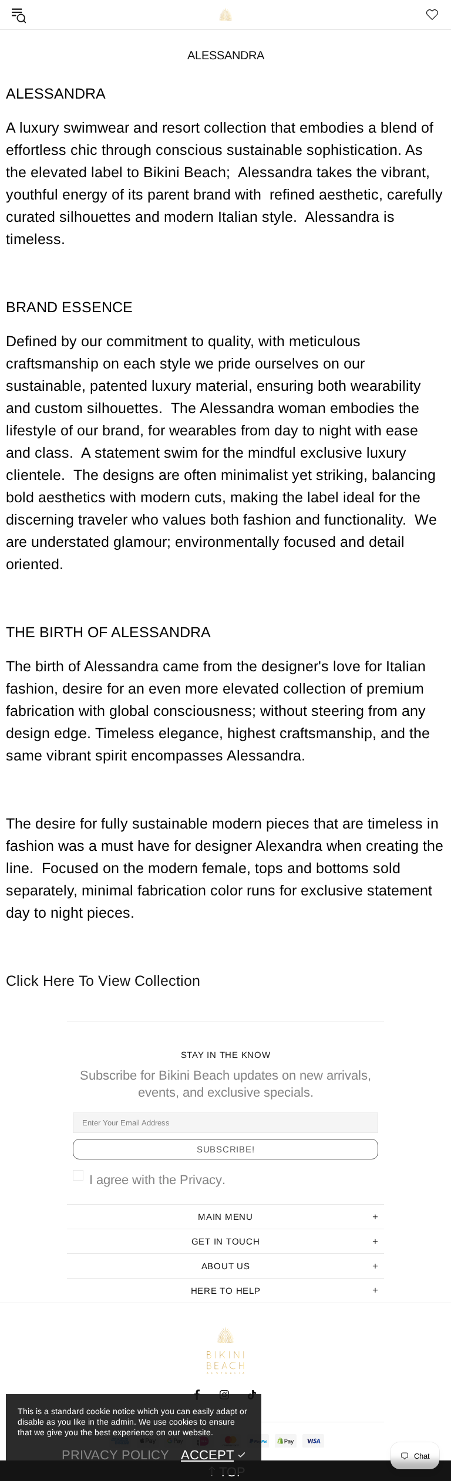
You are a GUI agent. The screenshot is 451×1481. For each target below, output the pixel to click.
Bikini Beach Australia (225, 15)
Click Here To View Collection (103, 980)
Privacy (201, 1179)
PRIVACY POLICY (115, 1455)
